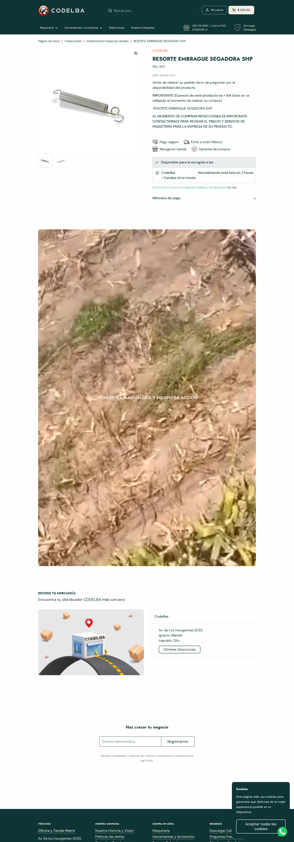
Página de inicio (49, 41)
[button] (241, 10)
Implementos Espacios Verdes (108, 41)
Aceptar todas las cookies (260, 826)
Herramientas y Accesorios (173, 836)
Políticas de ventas (109, 836)
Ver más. (231, 187)
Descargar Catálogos (226, 830)
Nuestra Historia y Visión (114, 830)
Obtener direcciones (180, 649)
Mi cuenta (217, 10)
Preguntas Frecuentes (226, 836)
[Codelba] (61, 10)
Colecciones (73, 41)
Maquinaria (161, 830)
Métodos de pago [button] (166, 198)
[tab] (178, 177)
